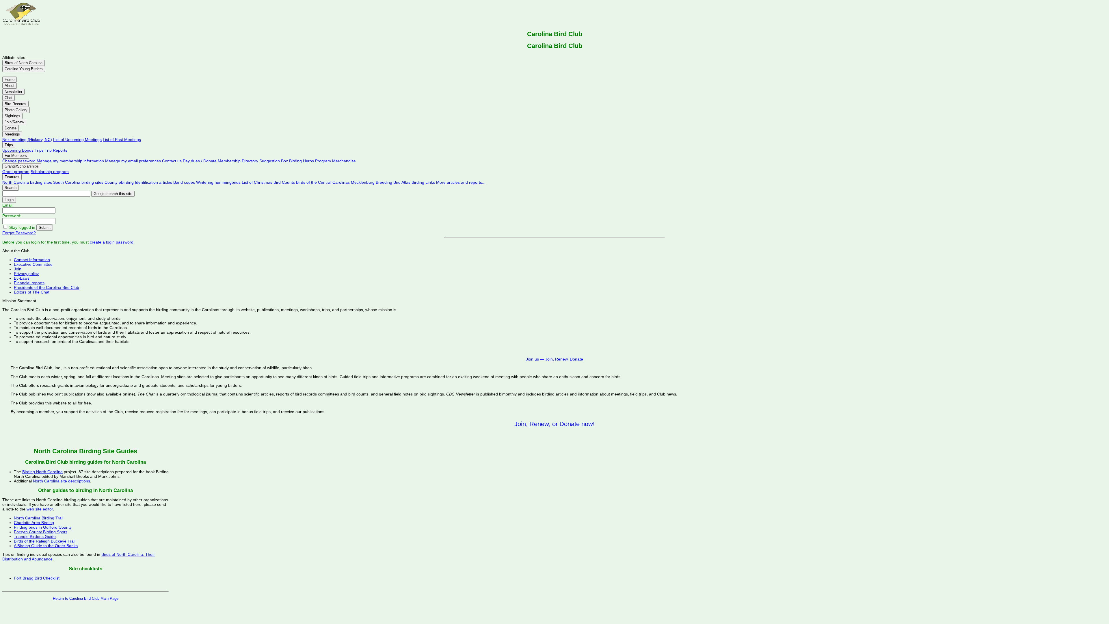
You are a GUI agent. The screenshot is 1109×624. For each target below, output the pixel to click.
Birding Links (423, 182)
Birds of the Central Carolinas (323, 182)
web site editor (40, 509)
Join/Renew (14, 122)
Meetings (12, 134)
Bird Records (15, 104)
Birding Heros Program (310, 161)
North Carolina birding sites (27, 182)
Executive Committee (33, 264)
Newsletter (13, 92)
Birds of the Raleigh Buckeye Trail (44, 541)
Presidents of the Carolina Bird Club (46, 287)
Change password (19, 161)
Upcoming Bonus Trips (23, 150)
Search (10, 187)
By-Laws (21, 278)
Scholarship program (50, 171)
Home (9, 79)
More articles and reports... (460, 182)
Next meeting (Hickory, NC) (27, 139)
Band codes (184, 182)
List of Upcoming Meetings (77, 139)
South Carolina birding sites (78, 182)
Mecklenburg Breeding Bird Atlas (380, 182)
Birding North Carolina (42, 471)
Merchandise (344, 161)
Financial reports (29, 283)
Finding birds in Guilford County (43, 527)
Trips (9, 145)
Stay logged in (22, 227)
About (9, 85)
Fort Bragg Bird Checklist (36, 578)
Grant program (15, 171)
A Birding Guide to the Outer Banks (46, 545)
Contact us (172, 161)
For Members (16, 155)
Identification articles (153, 182)
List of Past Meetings (122, 139)
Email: (8, 205)
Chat (8, 98)
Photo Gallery (16, 110)
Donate (10, 128)
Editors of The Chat (31, 292)
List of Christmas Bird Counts (268, 182)
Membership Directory (238, 161)
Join (17, 269)
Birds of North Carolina (23, 63)
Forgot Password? (19, 233)
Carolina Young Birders (24, 69)
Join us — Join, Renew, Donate (554, 359)
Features (12, 177)
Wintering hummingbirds (218, 182)
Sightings (12, 116)
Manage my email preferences (133, 161)
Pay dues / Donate (200, 161)
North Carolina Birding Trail (38, 518)
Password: (11, 215)
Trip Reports (56, 150)
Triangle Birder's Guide (35, 536)
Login (9, 200)
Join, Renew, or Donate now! (554, 424)
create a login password (111, 242)
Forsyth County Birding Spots (40, 532)
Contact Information (32, 259)
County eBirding (119, 182)
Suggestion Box (273, 161)
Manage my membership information (70, 161)
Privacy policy (26, 273)
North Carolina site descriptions (61, 481)
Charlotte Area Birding (34, 522)
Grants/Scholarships (22, 166)
